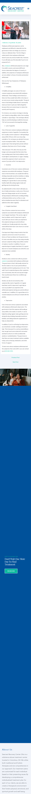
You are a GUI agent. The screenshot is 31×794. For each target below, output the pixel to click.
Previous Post (16, 357)
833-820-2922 (9, 351)
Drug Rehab (11, 42)
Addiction (5, 42)
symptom (4, 261)
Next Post (15, 362)
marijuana (7, 66)
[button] (28, 8)
